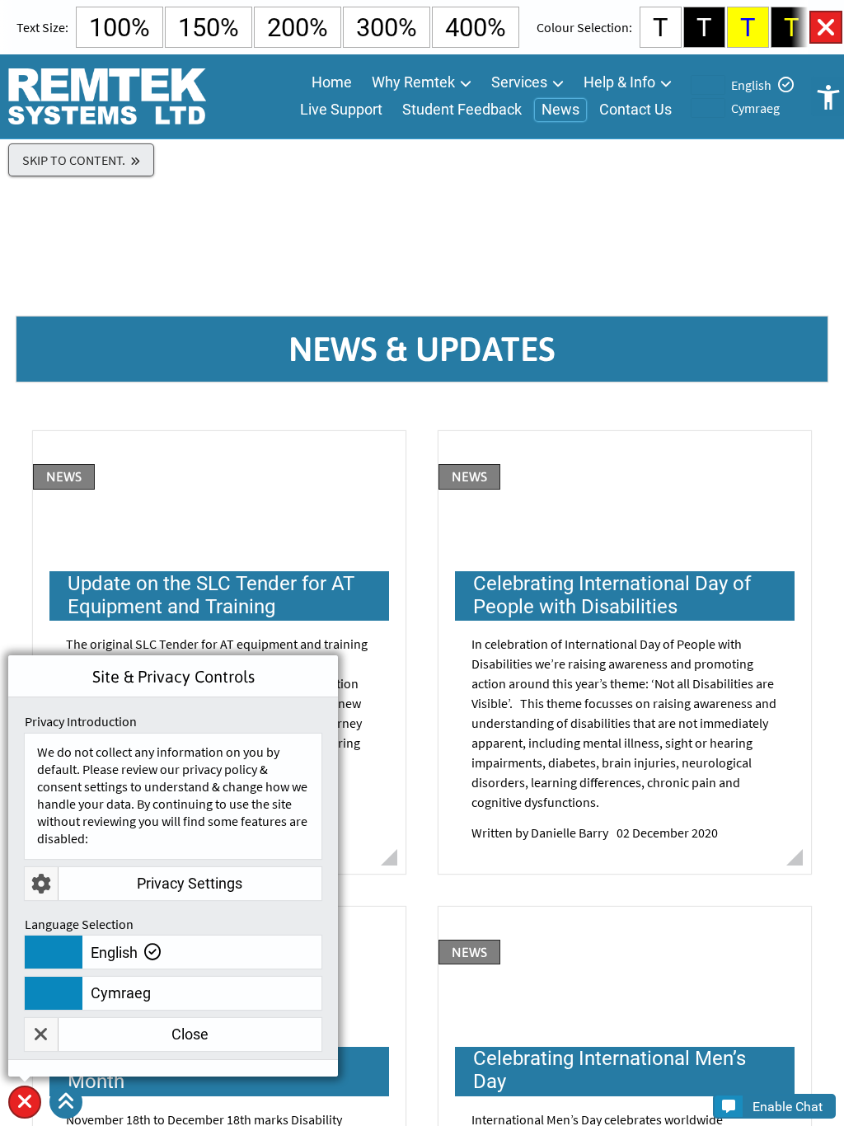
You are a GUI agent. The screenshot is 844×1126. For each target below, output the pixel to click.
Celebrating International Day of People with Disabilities (592, 439)
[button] (65, 1102)
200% (297, 27)
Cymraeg (755, 108)
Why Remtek (413, 82)
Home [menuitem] (332, 82)
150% (208, 27)
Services (519, 82)
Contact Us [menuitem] (635, 109)
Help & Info (619, 82)
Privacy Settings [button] (189, 883)
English (751, 85)
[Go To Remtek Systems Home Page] (106, 96)
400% (475, 27)
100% (119, 27)
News (64, 476)
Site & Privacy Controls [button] (24, 1118)
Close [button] (190, 1034)
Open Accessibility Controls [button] (827, 96)
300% (386, 27)
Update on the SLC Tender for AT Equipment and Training (191, 439)
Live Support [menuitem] (341, 109)
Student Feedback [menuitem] (462, 109)
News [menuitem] (560, 109)
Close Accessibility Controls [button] (825, 27)
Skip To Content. (73, 160)
